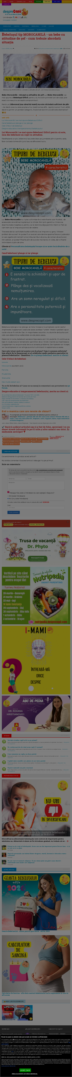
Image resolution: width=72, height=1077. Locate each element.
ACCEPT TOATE (25, 1070)
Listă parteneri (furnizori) (8, 1066)
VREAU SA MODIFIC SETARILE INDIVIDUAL (24, 1073)
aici (12, 1051)
